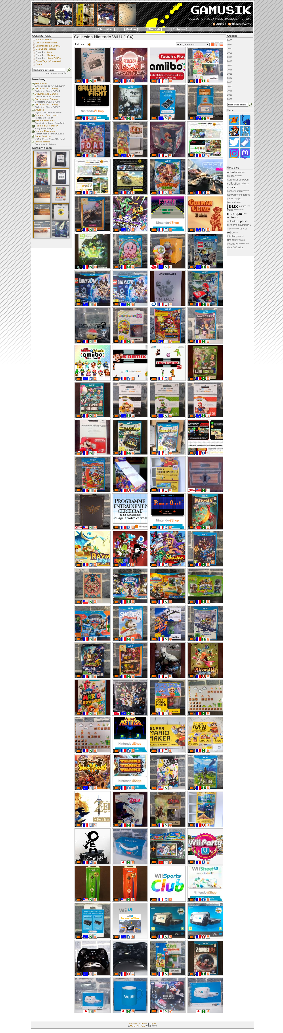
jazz (240, 198)
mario (230, 209)
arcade (231, 176)
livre (248, 206)
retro (230, 232)
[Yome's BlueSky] (234, 147)
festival (231, 194)
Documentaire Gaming (46, 88)
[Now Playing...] (33, 138)
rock (236, 232)
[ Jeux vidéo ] (106, 29)
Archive (133, 1023)
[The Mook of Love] (234, 136)
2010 (229, 95)
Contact (143, 1023)
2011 (229, 90)
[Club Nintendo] (153, 268)
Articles (232, 35)
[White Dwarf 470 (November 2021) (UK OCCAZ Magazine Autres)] (41, 167)
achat (231, 172)
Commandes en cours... (48, 46)
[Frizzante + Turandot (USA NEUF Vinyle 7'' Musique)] (60, 219)
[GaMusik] (221, 11)
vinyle (242, 240)
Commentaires (241, 24)
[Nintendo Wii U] (78, 82)
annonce (240, 172)
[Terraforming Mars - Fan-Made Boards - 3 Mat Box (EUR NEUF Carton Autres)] (41, 202)
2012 (229, 86)
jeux (232, 206)
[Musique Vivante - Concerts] (245, 147)
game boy (232, 198)
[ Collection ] (179, 29)
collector (245, 183)
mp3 (241, 210)
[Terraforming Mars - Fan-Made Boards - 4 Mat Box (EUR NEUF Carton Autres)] (41, 219)
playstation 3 (244, 224)
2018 (229, 61)
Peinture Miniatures (45, 120)
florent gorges (242, 194)
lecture (242, 206)
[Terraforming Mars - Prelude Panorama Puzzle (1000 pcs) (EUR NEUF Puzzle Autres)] (41, 237)
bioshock (238, 176)
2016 (229, 69)
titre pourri (232, 240)
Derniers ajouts (42, 148)
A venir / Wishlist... (45, 39)
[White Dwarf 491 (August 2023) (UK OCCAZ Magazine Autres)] (41, 184)
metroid (236, 210)
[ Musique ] (131, 29)
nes (245, 213)
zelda (240, 247)
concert (232, 187)
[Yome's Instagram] (234, 158)
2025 (229, 40)
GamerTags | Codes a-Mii (48, 61)
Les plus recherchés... (47, 42)
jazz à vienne (234, 202)
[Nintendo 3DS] (78, 454)
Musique (51, 55)
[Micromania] (153, 305)
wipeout (242, 244)
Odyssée (39, 110)
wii (237, 243)
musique (234, 213)
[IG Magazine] (78, 268)
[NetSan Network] (234, 125)
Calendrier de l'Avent (238, 179)
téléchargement (235, 236)
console (246, 191)
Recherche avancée (56, 73)
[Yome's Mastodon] (245, 158)
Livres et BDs (54, 58)
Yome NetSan (137, 1026)
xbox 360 (232, 247)
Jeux (49, 52)
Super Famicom (43, 136)
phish (244, 221)
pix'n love (232, 224)
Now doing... (39, 79)
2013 (229, 82)
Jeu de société (42, 141)
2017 (229, 65)
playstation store (233, 228)
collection (233, 183)
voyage (231, 243)
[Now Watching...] (33, 90)
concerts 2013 (235, 191)
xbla (247, 244)
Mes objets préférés (46, 49)
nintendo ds (233, 221)
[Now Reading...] (33, 84)
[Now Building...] (33, 116)
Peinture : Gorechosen (46, 115)
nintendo (233, 217)
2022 (229, 48)
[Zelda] (191, 491)
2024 (229, 44)
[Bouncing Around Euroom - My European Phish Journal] (245, 125)
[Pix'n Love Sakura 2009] (245, 136)
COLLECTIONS (41, 35)
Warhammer (41, 83)
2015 (229, 74)
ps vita (243, 228)
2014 (229, 78)
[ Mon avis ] (154, 29)
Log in (152, 1023)
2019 (229, 57)
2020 (229, 53)
